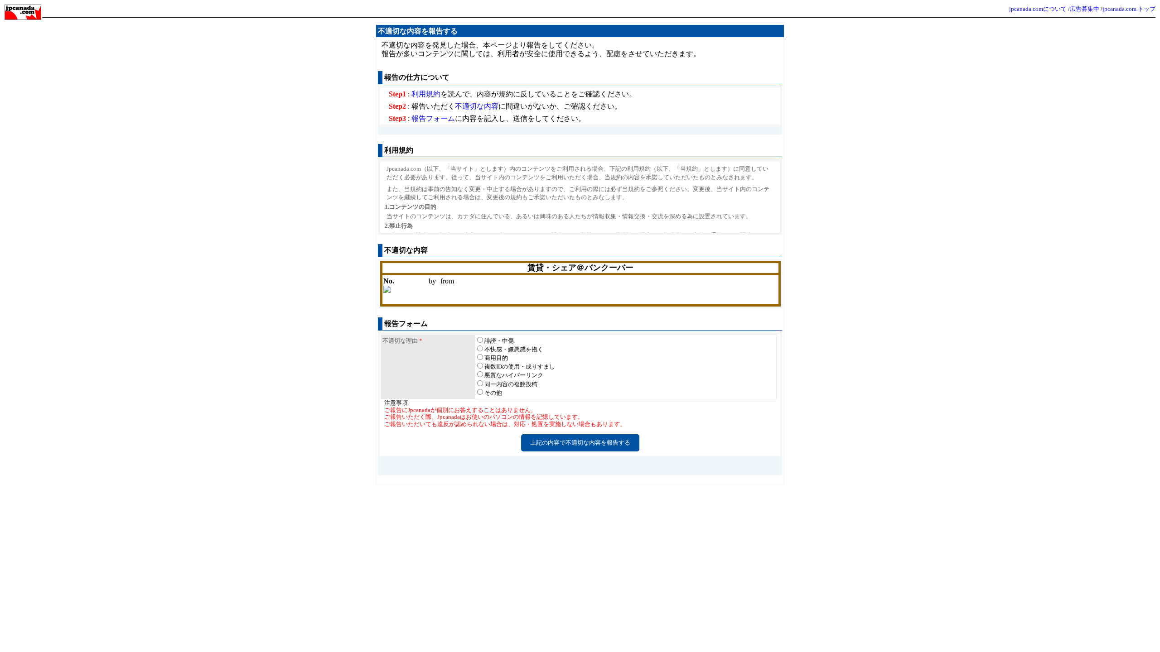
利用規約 (425, 94)
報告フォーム (433, 118)
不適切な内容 (476, 106)
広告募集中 (1084, 8)
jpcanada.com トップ (1128, 8)
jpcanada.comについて (1038, 8)
